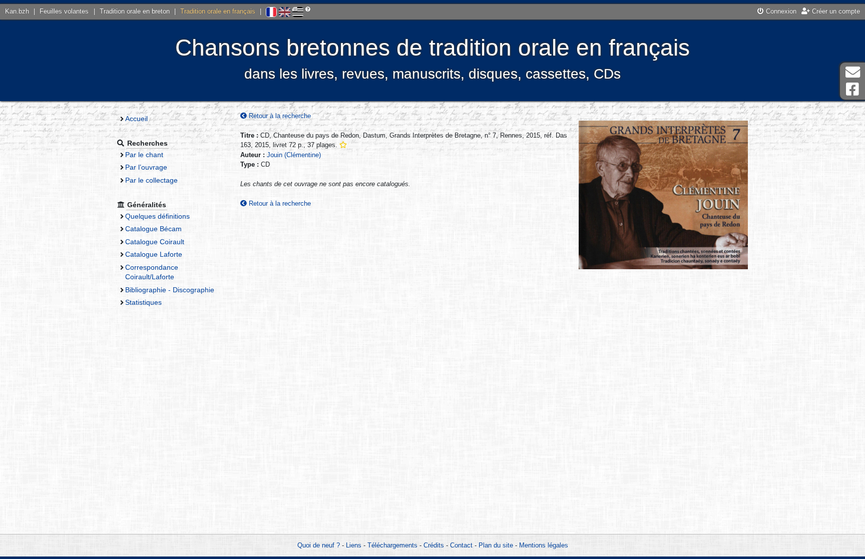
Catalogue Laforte (153, 254)
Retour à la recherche (279, 116)
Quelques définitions (157, 216)
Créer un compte (835, 11)
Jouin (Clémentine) (294, 155)
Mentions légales (543, 545)
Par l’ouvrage (146, 167)
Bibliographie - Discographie (169, 290)
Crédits (433, 545)
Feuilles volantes (64, 11)
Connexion (780, 11)
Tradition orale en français (217, 11)
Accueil (136, 119)
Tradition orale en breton (135, 11)
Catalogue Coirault (154, 242)
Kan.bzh (17, 11)
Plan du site (496, 545)
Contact (461, 545)
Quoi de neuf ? (318, 545)
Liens (353, 545)
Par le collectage (151, 180)
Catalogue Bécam (153, 229)
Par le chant (144, 155)
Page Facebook (852, 89)
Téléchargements (392, 545)
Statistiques (143, 302)
